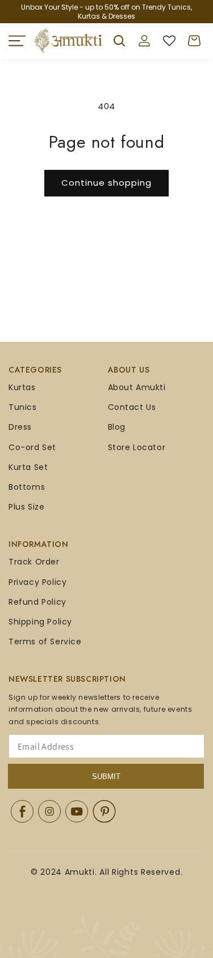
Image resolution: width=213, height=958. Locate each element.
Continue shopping (106, 183)
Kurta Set (28, 467)
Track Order (34, 561)
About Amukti (137, 387)
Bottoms (27, 487)
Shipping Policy (40, 621)
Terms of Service (45, 641)
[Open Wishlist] (169, 40)
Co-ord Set (32, 447)
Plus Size (26, 506)
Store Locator (137, 447)
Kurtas (22, 387)
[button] (17, 40)
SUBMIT (106, 776)
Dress (20, 427)
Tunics (23, 407)
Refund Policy (37, 602)
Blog (117, 427)
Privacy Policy (37, 582)
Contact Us (132, 407)
